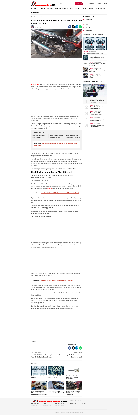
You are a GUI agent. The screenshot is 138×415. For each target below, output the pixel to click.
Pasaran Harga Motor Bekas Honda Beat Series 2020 (70, 355)
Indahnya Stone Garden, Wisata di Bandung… (96, 119)
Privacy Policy (59, 406)
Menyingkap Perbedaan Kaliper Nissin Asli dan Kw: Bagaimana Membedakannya (39, 393)
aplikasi (88, 27)
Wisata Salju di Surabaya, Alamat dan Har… (97, 101)
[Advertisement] (56, 71)
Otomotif (85, 51)
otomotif (34, 341)
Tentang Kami (47, 406)
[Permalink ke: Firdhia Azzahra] (32, 26)
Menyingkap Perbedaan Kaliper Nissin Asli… (97, 70)
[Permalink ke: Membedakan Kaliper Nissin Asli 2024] (39, 370)
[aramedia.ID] (43, 3)
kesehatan (89, 30)
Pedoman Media (59, 403)
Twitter (84, 403)
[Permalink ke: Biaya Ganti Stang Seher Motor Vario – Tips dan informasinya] (74, 370)
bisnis (87, 22)
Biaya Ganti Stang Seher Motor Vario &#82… (97, 64)
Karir (44, 403)
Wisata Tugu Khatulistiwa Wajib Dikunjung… (97, 107)
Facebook (73, 403)
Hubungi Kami (35, 403)
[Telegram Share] (76, 26)
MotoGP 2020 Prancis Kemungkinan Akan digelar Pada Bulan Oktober (42, 355)
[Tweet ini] (73, 26)
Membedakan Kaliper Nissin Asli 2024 (38, 376)
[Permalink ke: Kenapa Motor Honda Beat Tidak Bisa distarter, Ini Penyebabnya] (74, 385)
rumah (87, 24)
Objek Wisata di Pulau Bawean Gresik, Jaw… (96, 113)
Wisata (91, 99)
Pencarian (79, 4)
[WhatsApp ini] (80, 26)
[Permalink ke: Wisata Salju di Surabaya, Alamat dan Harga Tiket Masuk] (95, 90)
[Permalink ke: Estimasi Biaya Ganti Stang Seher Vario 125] (56, 370)
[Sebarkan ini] (69, 26)
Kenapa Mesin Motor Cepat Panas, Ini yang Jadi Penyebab (56, 137)
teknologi (89, 19)
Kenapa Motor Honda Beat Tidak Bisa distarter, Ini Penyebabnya (73, 393)
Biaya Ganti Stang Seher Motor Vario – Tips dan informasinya (72, 377)
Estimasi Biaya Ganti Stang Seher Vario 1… (96, 58)
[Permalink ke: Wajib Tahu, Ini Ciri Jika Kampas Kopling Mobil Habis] (56, 385)
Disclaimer (34, 406)
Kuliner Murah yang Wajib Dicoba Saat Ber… (97, 125)
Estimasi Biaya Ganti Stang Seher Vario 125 (55, 376)
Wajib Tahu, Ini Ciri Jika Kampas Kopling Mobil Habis (56, 392)
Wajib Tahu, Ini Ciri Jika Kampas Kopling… (98, 76)
